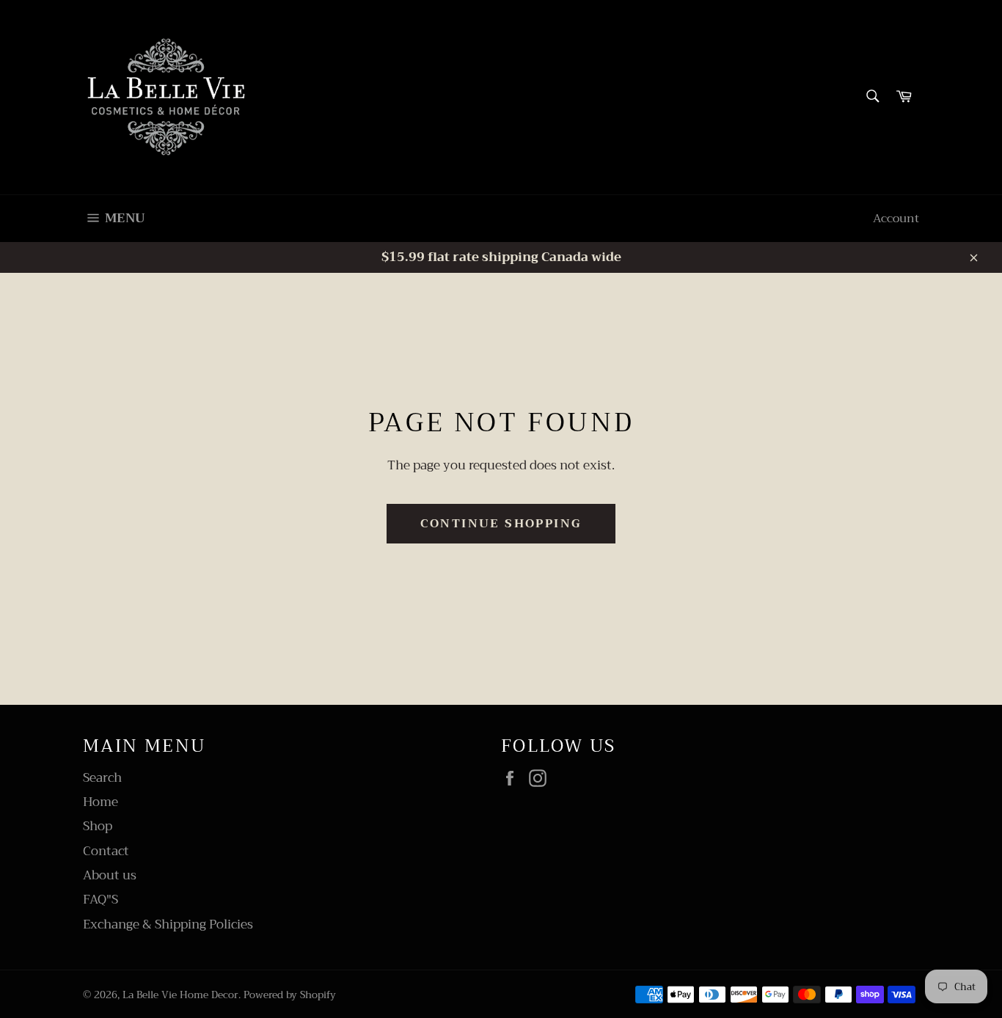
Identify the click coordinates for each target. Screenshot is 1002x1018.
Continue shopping (501, 523)
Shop (97, 826)
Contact (106, 851)
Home (100, 802)
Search (102, 777)
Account (896, 218)
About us (109, 875)
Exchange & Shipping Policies (168, 924)
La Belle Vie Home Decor (180, 994)
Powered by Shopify (290, 994)
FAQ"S (100, 899)
